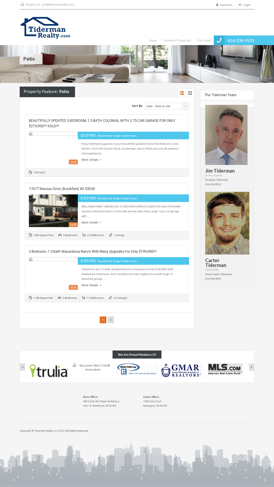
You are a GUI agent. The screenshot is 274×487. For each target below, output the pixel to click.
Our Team (204, 40)
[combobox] (167, 106)
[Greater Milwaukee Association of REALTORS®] (181, 370)
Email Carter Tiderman (218, 274)
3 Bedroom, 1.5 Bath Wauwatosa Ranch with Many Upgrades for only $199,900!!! (92, 251)
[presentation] (22, 367)
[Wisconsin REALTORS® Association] (93, 369)
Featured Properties (177, 40)
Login (246, 5)
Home (153, 40)
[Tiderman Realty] (46, 30)
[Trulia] (49, 371)
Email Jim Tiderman (216, 180)
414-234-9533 (240, 40)
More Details (90, 160)
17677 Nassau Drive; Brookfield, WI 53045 (62, 189)
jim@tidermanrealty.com (58, 4)
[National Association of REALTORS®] (137, 369)
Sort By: (137, 106)
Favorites (226, 5)
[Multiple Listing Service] (225, 369)
